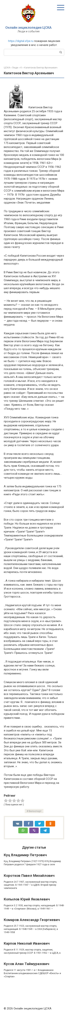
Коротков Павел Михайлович (29, 875)
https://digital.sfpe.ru (20, 41)
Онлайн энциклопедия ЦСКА (28, 27)
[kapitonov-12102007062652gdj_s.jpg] (16, 107)
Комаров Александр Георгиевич (32, 920)
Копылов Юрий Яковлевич (27, 899)
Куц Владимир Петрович (25, 855)
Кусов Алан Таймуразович (26, 964)
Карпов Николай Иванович (27, 943)
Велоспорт (35, 811)
